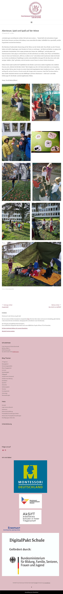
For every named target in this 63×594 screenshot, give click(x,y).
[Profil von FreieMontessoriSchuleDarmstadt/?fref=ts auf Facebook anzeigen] (3, 451)
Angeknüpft (7, 306)
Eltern (13, 33)
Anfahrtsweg (15, 351)
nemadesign (47, 582)
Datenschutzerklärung (7, 411)
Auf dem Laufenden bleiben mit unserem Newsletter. (15, 328)
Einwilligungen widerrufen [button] (8, 417)
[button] (16, 102)
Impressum (4, 409)
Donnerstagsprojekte (10, 289)
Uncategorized (5, 391)
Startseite (4, 384)
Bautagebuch (5, 364)
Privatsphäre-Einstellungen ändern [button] (10, 413)
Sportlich (4, 382)
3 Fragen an (5, 361)
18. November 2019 (5, 33)
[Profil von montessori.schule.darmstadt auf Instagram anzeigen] (5, 451)
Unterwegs (4, 393)
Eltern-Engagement (6, 368)
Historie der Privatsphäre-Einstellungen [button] (11, 415)
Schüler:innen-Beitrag (7, 378)
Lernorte (4, 370)
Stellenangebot (5, 387)
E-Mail (35, 582)
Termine (4, 389)
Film (28, 319)
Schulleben (4, 380)
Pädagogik (4, 374)
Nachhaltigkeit (5, 372)
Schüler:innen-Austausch (8, 376)
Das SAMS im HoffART (55, 306)
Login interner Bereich (7, 407)
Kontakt (4, 405)
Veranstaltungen (6, 395)
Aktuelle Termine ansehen (8, 331)
